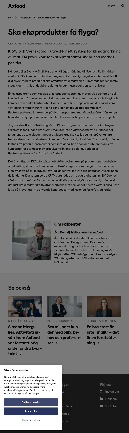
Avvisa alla (31, 411)
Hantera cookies (31, 420)
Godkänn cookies (31, 402)
